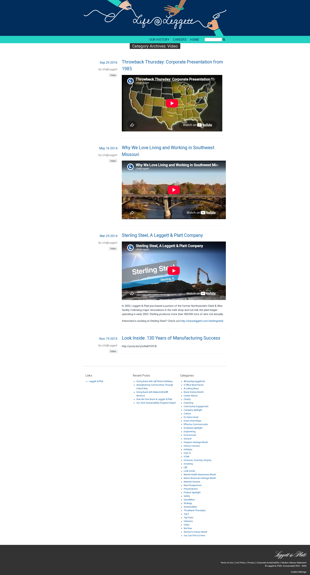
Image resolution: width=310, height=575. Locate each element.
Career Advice (191, 395)
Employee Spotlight (193, 428)
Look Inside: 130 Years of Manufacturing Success (171, 338)
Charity (187, 399)
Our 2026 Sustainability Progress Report (156, 403)
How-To (187, 453)
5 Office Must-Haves (194, 385)
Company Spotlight (193, 410)
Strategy (188, 503)
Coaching (188, 403)
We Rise (188, 528)
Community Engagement (196, 406)
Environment (190, 435)
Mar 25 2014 (108, 236)
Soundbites (189, 499)
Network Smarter (192, 482)
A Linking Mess (191, 388)
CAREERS (180, 39)
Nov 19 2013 (108, 338)
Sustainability (190, 507)
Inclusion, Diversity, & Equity (197, 460)
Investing (188, 464)
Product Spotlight (192, 492)
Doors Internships (192, 421)
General (187, 438)
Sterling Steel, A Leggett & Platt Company (162, 235)
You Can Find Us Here (194, 535)
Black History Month (194, 392)
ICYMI (186, 456)
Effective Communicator (196, 424)
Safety (187, 496)
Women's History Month (195, 532)
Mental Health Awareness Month (200, 474)
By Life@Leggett (107, 69)
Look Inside (189, 471)
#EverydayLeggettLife (194, 381)
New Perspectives (192, 485)
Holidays (188, 449)
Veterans (188, 521)
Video (113, 75)
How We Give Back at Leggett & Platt (154, 399)
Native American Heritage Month (200, 478)
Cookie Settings (298, 572)
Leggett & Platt (96, 381)
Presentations (191, 489)
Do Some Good (191, 417)
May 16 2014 (108, 148)
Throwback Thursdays (195, 510)
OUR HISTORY (159, 39)
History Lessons (192, 446)
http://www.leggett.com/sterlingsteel (201, 321)
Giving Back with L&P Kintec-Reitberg (154, 381)
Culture (187, 413)
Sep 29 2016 (108, 62)
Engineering (190, 431)
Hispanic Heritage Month (196, 442)
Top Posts (188, 517)
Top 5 (186, 514)
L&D (185, 467)
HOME (194, 39)
